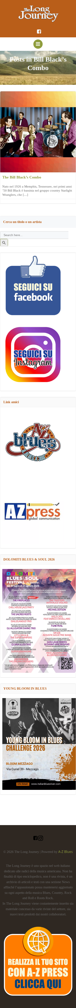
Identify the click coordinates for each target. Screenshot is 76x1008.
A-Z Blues (65, 851)
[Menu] (38, 44)
